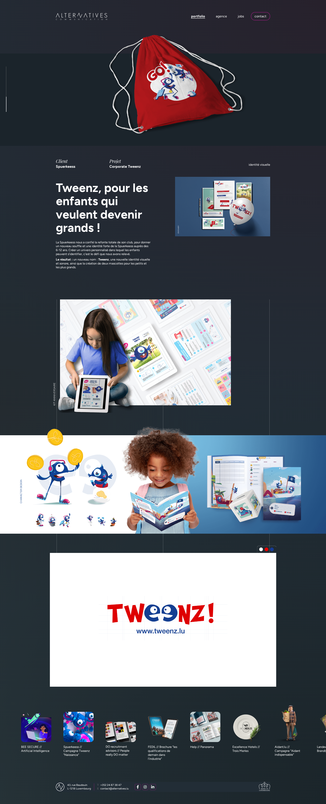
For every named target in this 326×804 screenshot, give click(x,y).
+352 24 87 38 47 (109, 785)
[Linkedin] (153, 787)
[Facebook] (138, 787)
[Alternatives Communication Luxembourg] (81, 16)
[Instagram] (145, 787)
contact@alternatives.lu (113, 788)
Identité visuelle (259, 164)
